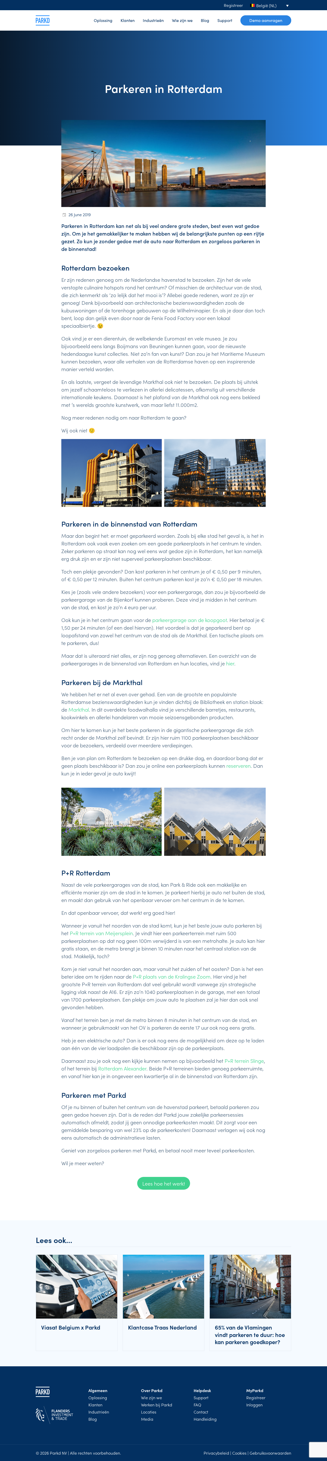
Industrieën (153, 20)
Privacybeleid (216, 1453)
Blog (205, 20)
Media (147, 1419)
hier (230, 663)
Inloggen (254, 1404)
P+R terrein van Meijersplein (101, 932)
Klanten (128, 20)
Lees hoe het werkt (163, 1183)
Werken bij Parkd (156, 1404)
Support (224, 20)
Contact (201, 1412)
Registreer (233, 5)
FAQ (197, 1404)
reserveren (238, 765)
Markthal (78, 709)
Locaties (148, 1412)
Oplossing (103, 20)
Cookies (239, 1453)
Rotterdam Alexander (122, 1068)
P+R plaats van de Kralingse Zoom (172, 976)
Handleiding (205, 1419)
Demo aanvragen (265, 20)
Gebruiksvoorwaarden (270, 1453)
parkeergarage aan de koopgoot (189, 619)
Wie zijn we (182, 20)
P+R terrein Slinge (244, 1060)
